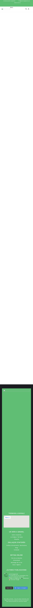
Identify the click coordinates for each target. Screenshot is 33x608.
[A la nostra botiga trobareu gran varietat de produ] (16, 584)
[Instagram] (18, 5)
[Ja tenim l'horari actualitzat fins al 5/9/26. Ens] (16, 582)
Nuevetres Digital (23, 601)
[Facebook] (15, 5)
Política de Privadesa (13, 600)
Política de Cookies (23, 600)
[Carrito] (30, 9)
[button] (11, 9)
